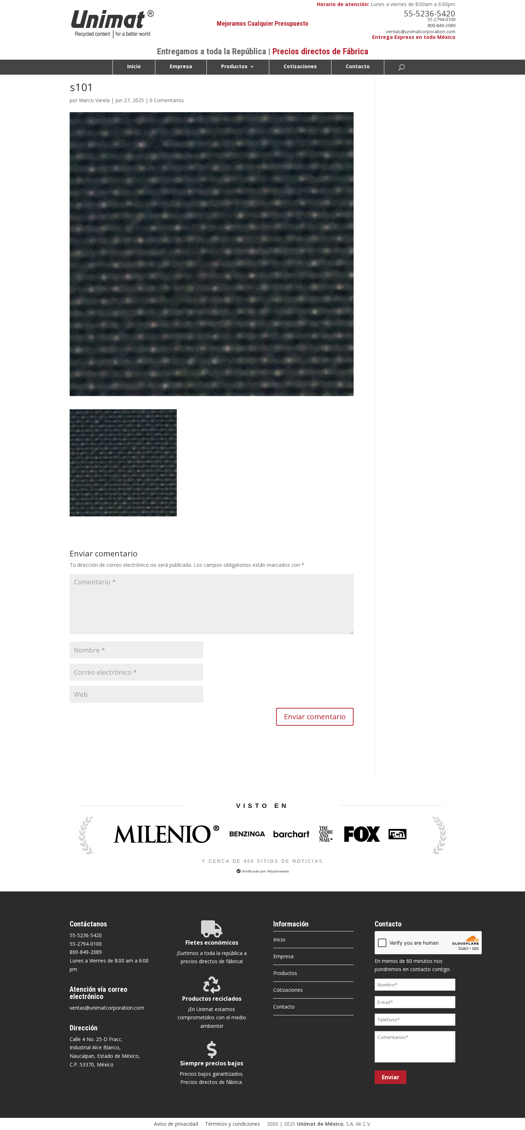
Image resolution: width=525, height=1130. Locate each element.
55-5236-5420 (429, 13)
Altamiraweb (278, 871)
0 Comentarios (167, 100)
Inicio (134, 67)
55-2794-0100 (441, 19)
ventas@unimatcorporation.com (420, 31)
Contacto (358, 67)
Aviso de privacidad (176, 1123)
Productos (234, 67)
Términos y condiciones (232, 1123)
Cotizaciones (300, 67)
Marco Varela (94, 100)
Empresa (181, 67)
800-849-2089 (441, 25)
